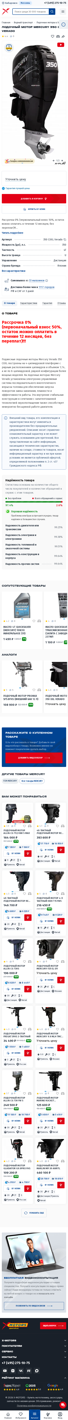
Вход (60, 1418)
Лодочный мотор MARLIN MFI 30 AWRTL (48, 1167)
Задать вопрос (49, 1326)
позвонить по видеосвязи (30, 1306)
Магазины (25, 3)
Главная (8, 1418)
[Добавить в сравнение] (30, 826)
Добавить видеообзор (30, 758)
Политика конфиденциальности (34, 1405)
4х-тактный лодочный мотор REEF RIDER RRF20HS (17, 899)
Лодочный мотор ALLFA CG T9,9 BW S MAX (16, 831)
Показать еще (36, 1213)
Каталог (34, 1418)
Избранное (21, 1418)
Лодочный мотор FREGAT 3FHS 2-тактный (16, 1035)
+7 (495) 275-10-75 (55, 3)
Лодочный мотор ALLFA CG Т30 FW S (14, 1099)
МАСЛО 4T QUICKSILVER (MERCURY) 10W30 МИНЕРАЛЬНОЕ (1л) (17, 630)
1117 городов (46, 287)
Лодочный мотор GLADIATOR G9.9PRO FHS (16, 1167)
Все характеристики (13, 270)
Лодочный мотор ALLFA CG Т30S (14, 967)
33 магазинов (36, 280)
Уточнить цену (55, 704)
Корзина (48, 1418)
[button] (10, 847)
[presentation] (53, 160)
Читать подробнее (12, 232)
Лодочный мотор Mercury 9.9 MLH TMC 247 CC (49, 1035)
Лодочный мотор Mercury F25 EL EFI (47, 967)
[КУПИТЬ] (28, 853)
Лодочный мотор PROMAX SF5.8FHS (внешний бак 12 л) (20, 697)
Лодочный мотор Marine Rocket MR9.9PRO (47, 1099)
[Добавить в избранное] (24, 826)
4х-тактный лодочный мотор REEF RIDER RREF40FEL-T (50, 832)
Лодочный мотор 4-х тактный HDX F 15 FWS (50, 899)
